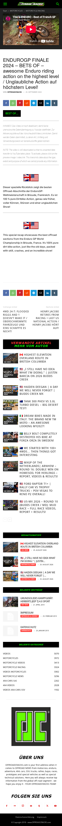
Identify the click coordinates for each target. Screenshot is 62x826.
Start (5, 10)
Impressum (26, 612)
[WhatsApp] (13, 103)
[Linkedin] (48, 103)
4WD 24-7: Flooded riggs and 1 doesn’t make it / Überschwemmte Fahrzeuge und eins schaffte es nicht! (16, 321)
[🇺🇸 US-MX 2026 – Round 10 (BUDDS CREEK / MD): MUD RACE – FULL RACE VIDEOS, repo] (10, 505)
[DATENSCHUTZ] (10, 631)
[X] (47, 806)
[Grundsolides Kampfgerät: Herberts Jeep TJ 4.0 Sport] (10, 602)
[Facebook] (6, 103)
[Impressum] (10, 616)
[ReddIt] (27, 103)
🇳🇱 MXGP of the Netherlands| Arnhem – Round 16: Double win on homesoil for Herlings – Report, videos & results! (39, 469)
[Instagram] (23, 806)
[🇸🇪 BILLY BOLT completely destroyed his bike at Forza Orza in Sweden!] (10, 437)
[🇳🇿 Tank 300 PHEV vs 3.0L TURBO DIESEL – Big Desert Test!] (10, 405)
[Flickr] (15, 806)
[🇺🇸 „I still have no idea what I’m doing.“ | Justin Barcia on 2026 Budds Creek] (10, 372)
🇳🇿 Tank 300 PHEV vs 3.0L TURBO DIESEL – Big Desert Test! (39, 405)
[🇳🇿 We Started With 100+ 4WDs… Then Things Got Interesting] (10, 451)
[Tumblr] (54, 103)
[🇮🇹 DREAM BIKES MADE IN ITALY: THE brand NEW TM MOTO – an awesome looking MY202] (10, 419)
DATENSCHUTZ (28, 627)
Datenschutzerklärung (24, 817)
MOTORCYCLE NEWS (8, 375)
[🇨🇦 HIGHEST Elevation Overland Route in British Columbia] (10, 358)
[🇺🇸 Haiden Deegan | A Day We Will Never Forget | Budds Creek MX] (10, 390)
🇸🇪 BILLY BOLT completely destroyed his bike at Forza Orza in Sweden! (38, 437)
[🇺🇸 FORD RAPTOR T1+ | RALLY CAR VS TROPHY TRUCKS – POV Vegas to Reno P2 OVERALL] (10, 487)
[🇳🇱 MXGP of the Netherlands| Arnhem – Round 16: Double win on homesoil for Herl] (10, 466)
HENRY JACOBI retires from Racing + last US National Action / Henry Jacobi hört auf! (46, 320)
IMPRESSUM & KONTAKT (29, 616)
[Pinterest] (20, 103)
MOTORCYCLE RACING (35, 10)
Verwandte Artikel (31, 342)
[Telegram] (34, 103)
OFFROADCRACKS (14, 92)
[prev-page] (5, 519)
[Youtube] (55, 806)
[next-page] (10, 519)
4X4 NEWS (7, 362)
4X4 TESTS (24, 605)
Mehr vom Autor (31, 345)
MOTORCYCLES (16, 10)
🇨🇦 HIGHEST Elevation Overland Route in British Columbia (35, 358)
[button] (5, 4)
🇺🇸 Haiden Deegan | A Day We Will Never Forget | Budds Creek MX (39, 390)
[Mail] (31, 806)
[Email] (41, 103)
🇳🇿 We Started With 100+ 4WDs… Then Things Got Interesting (38, 451)
